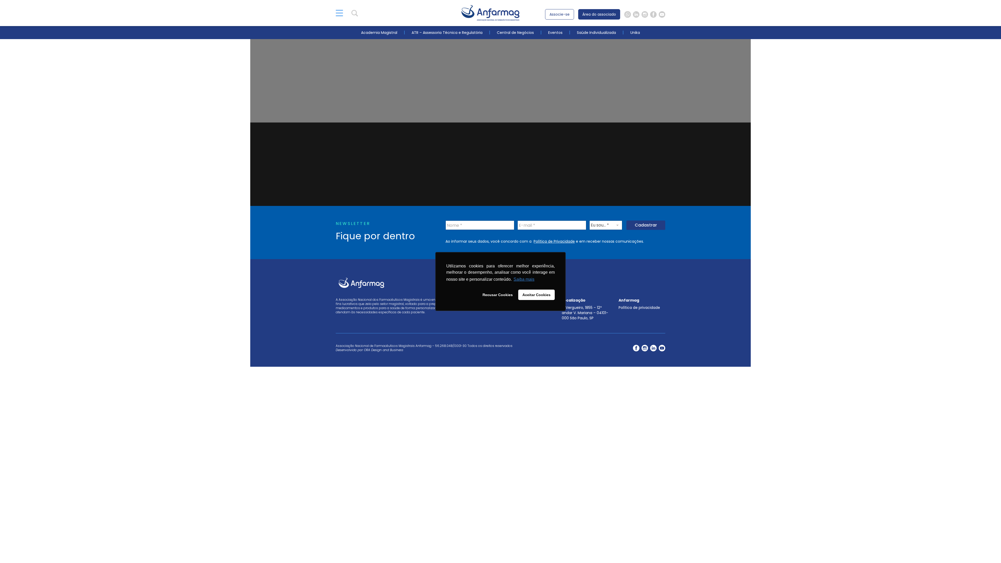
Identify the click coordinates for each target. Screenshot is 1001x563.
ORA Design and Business (383, 350)
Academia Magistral (379, 32)
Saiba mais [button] (524, 279)
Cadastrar (646, 225)
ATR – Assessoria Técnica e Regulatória (447, 32)
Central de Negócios (515, 32)
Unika (635, 32)
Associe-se (560, 14)
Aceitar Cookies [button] (536, 295)
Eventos (555, 32)
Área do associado (599, 14)
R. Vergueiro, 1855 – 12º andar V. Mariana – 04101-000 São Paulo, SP (585, 313)
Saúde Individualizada (596, 32)
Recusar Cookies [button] (498, 295)
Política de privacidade (639, 307)
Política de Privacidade (554, 241)
